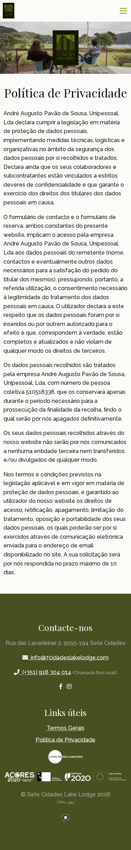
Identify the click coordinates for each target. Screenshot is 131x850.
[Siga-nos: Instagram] (69, 686)
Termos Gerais (66, 728)
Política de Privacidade (65, 739)
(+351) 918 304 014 (45, 672)
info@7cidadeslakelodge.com (68, 657)
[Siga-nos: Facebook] (60, 686)
